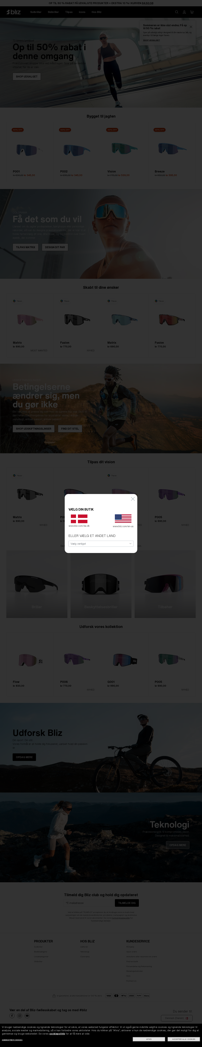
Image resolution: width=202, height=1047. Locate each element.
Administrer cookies (12, 1040)
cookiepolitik (57, 1034)
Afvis (149, 1039)
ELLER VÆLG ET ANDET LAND (92, 535)
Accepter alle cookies (183, 1039)
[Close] (132, 498)
